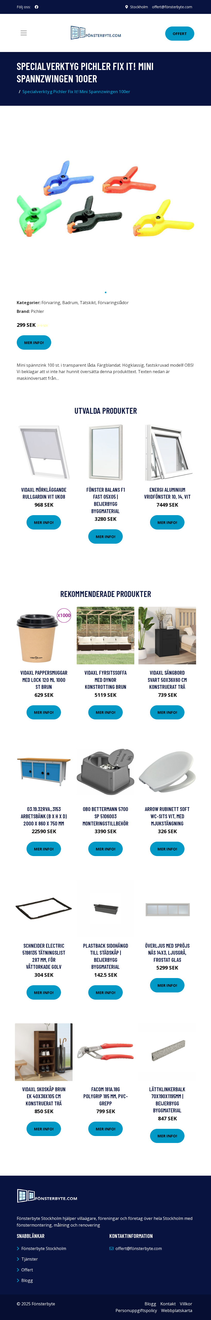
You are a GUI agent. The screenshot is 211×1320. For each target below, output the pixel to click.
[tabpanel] (105, 198)
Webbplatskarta (176, 1310)
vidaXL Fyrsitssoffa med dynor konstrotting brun (105, 679)
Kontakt (168, 1304)
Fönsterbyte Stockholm (43, 1248)
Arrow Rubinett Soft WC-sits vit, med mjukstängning (167, 816)
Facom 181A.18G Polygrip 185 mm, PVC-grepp (105, 1096)
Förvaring (50, 302)
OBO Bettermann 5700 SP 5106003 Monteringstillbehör (105, 816)
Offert (180, 33)
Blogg (27, 1280)
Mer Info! (34, 342)
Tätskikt (88, 302)
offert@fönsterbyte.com (172, 6)
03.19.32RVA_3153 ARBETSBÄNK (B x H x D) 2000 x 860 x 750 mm (44, 816)
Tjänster (29, 1259)
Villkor (186, 1304)
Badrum (70, 302)
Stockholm (139, 6)
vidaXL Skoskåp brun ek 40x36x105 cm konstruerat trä (44, 1096)
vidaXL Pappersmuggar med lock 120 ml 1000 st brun (43, 679)
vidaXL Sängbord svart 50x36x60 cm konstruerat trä (167, 679)
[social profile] (36, 7)
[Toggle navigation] (24, 33)
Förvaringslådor (113, 302)
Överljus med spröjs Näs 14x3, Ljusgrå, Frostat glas (167, 952)
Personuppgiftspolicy (136, 1310)
